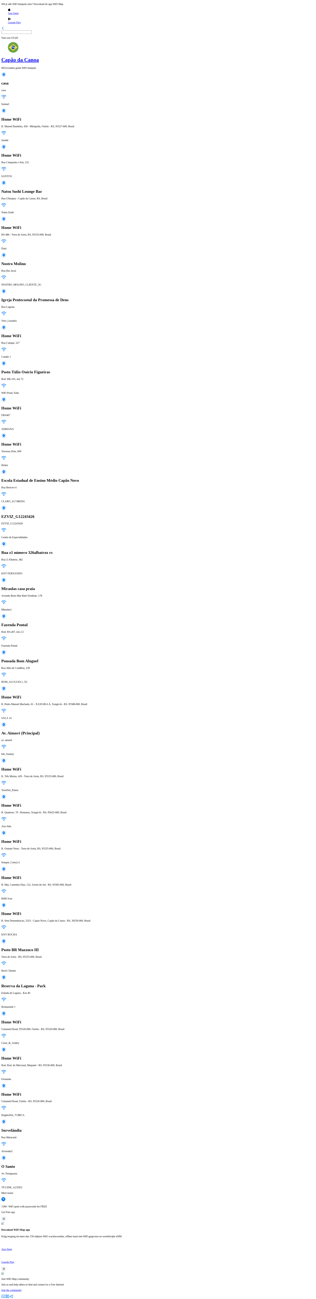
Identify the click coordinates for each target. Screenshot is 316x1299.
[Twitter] (7, 1297)
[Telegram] (11, 1297)
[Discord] (3, 1297)
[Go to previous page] (2, 28)
